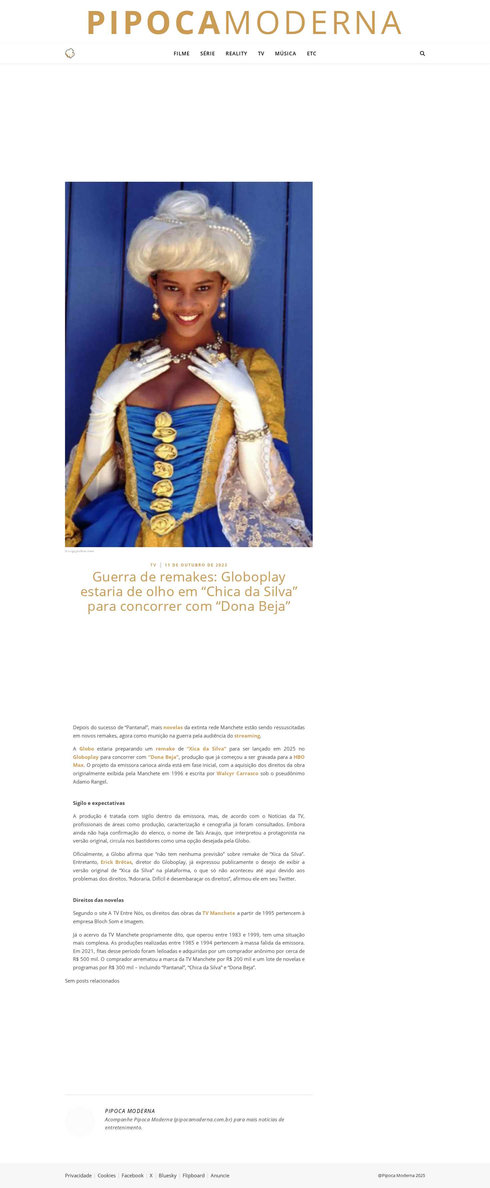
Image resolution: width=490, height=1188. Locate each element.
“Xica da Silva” (206, 748)
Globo (86, 748)
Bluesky (168, 1175)
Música (285, 53)
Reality (236, 53)
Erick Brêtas (116, 862)
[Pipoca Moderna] (70, 53)
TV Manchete (218, 913)
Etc (312, 53)
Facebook (133, 1175)
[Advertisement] (245, 121)
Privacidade (78, 1175)
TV (261, 53)
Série (207, 53)
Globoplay (86, 757)
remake (165, 748)
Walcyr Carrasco (237, 773)
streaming (247, 735)
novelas (173, 727)
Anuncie (220, 1175)
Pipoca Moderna (130, 1111)
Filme (182, 53)
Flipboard (194, 1175)
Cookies (107, 1175)
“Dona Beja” (163, 757)
